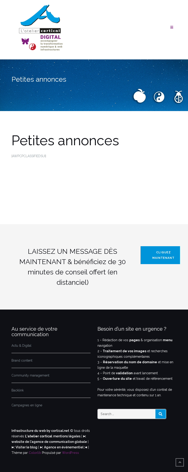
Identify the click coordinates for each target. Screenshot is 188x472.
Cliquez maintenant (163, 255)
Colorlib (35, 453)
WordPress (70, 453)
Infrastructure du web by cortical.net (40, 431)
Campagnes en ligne (26, 405)
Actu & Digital (21, 345)
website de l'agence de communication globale (49, 442)
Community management (30, 375)
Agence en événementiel (64, 447)
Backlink (17, 390)
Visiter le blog (26, 447)
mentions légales (66, 436)
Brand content (21, 360)
